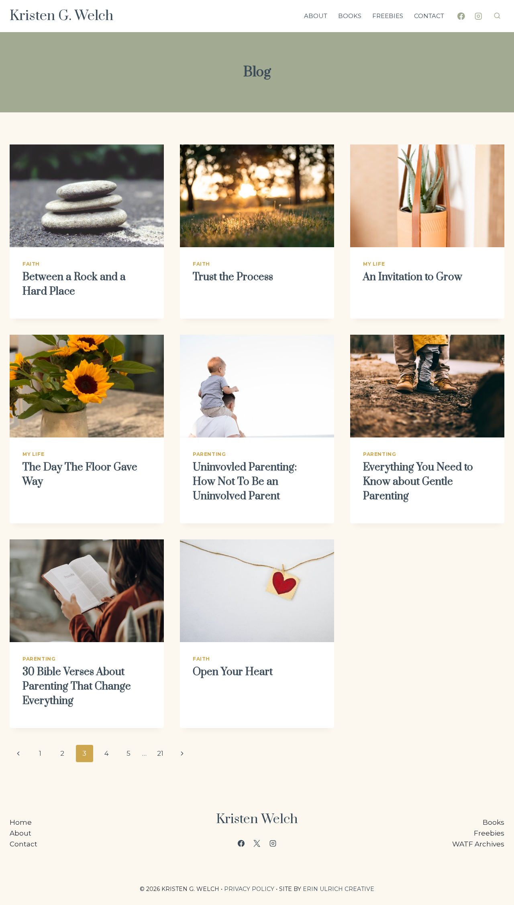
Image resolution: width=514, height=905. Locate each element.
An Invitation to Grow (412, 277)
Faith (31, 264)
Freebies (387, 16)
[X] (257, 843)
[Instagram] (478, 15)
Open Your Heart (233, 672)
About (315, 16)
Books (349, 16)
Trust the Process (233, 277)
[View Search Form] (497, 16)
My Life (374, 264)
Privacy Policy (249, 889)
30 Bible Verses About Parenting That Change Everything (76, 686)
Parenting (209, 454)
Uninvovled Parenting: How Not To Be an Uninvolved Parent (245, 482)
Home (21, 822)
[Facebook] (461, 15)
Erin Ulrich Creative (338, 889)
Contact (429, 16)
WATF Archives (478, 844)
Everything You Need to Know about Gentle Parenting (418, 482)
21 (160, 753)
